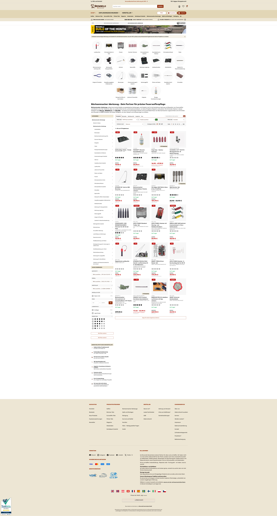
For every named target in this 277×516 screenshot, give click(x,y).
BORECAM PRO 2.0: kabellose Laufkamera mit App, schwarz (159, 299)
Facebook (111, 455)
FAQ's (161, 12)
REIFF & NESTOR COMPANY (138, 295)
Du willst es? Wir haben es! (99, 348)
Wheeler (101, 110)
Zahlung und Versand (164, 408)
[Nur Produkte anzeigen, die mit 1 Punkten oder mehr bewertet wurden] (102, 328)
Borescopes (117, 202)
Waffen (92, 16)
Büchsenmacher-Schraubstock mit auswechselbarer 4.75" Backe (123, 299)
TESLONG (117, 110)
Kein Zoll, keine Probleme (99, 358)
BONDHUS (172, 221)
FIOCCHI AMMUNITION (174, 148)
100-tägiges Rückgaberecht (178, 1)
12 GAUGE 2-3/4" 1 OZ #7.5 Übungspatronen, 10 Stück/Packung (177, 151)
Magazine (123, 16)
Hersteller (126, 13)
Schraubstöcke (117, 313)
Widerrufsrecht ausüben (181, 412)
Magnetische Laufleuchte (122, 261)
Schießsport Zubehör (140, 16)
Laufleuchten (117, 276)
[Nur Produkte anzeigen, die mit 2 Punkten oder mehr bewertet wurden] (102, 326)
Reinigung (176, 16)
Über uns (177, 408)
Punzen (134, 240)
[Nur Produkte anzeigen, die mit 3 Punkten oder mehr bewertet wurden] (102, 323)
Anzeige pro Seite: (151, 124)
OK (110, 302)
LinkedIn (120, 455)
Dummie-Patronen (173, 166)
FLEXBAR (135, 148)
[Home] (92, 23)
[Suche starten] (160, 6)
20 (157, 124)
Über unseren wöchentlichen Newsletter (102, 369)
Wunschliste (183, 6)
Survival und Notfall (127, 419)
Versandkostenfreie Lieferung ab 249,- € (136, 1)
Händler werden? (179, 419)
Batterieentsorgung (180, 439)
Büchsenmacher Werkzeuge (154, 16)
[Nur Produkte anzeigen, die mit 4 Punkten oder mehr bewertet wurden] (102, 321)
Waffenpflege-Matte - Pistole (123, 150)
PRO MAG (135, 185)
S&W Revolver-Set (175, 187)
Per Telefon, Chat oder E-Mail (100, 353)
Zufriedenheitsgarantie (181, 432)
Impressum (178, 422)
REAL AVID (135, 221)
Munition (124, 422)
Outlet (124, 429)
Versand (145, 495)
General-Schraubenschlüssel (175, 240)
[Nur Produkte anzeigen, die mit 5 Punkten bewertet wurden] (102, 319)
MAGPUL (117, 221)
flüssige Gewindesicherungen (138, 166)
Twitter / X (130, 455)
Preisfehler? (178, 436)
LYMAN (152, 295)
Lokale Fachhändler (149, 412)
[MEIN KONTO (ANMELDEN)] (179, 6)
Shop (93, 13)
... (181, 124)
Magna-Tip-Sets (154, 202)
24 (183, 124)
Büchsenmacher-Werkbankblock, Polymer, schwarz (140, 189)
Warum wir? (147, 408)
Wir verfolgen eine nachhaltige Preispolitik (103, 379)
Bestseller (91, 412)
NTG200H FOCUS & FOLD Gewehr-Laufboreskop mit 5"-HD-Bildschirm (140, 263)
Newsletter (92, 422)
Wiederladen (130, 16)
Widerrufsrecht (148, 419)
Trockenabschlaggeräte (155, 166)
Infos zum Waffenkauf (164, 412)
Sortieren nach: (120, 124)
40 (159, 124)
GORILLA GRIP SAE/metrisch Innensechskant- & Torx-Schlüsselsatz (178, 225)
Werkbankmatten (118, 166)
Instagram (102, 455)
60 (162, 124)
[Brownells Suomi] (148, 491)
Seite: (169, 124)
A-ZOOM (153, 148)
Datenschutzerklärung (181, 425)
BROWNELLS (108, 110)
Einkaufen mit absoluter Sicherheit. (101, 362)
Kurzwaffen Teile (108, 16)
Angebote (183, 12)
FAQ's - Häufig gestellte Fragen (130, 425)
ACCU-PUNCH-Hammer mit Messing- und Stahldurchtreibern (159, 225)
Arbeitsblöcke (135, 202)
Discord (93, 455)
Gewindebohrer (136, 313)
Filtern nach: (119, 119)
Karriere (177, 415)
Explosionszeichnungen (108, 13)
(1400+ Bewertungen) (142, 19)
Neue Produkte (93, 415)
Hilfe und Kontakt (97, 1)
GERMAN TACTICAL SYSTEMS (121, 148)
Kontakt (177, 429)
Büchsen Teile (99, 16)
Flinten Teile (117, 16)
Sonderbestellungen (164, 415)
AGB (145, 415)
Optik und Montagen (167, 16)
